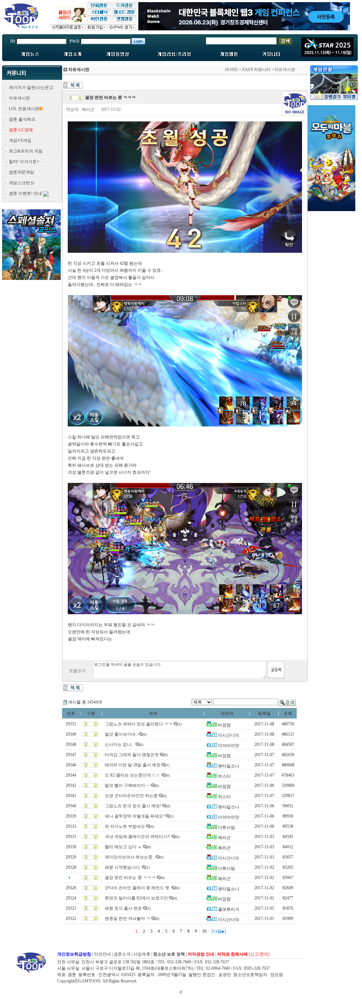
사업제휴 (141, 954)
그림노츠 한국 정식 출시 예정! (133, 805)
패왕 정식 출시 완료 (123, 908)
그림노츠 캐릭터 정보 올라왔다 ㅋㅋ (139, 724)
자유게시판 (19, 98)
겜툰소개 (122, 954)
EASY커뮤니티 (256, 69)
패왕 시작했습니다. (123, 867)
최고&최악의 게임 (26, 151)
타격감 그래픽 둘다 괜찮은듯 (132, 754)
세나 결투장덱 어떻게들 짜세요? (135, 816)
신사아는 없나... (119, 744)
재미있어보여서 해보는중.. (130, 857)
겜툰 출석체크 (22, 119)
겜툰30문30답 (21, 172)
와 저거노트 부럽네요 (125, 826)
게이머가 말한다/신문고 (31, 87)
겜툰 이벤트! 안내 (25, 193)
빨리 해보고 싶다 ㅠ (123, 846)
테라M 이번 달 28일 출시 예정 (133, 764)
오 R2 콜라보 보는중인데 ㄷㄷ (133, 775)
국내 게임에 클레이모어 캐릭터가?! (137, 836)
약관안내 (102, 954)
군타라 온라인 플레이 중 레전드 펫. (137, 887)
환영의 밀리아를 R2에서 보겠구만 (136, 898)
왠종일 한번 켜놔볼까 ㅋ (127, 918)
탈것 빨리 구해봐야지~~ (127, 785)
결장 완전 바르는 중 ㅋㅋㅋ (130, 877)
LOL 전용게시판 (24, 108)
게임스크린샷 (21, 182)
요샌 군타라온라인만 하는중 (131, 795)
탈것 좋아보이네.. (121, 734)
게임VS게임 (20, 140)
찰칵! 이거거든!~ (25, 161)
